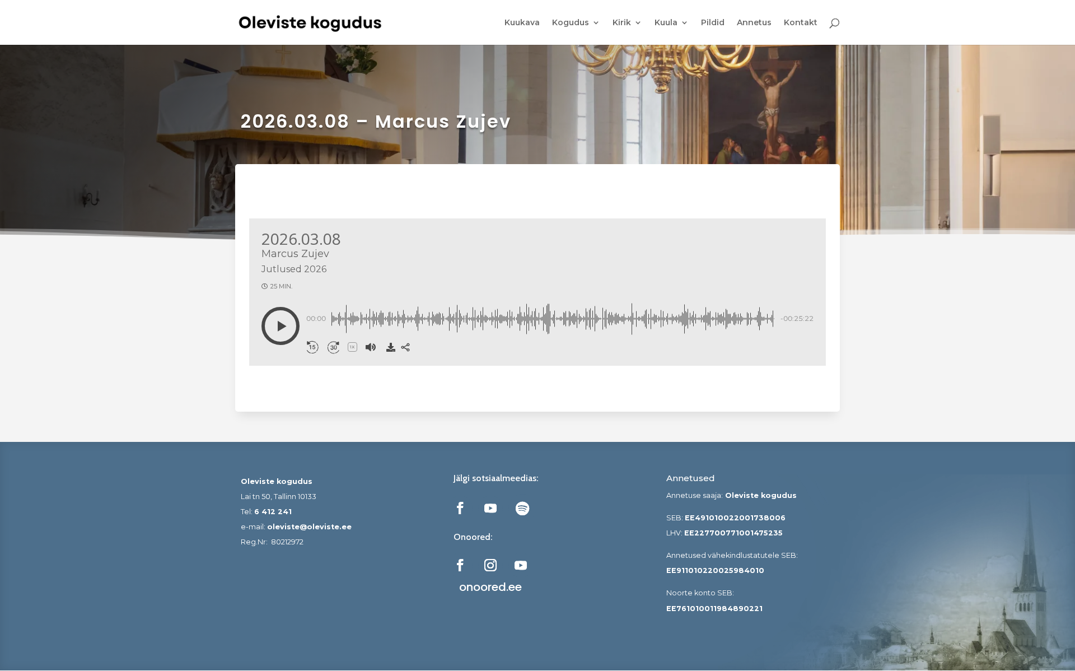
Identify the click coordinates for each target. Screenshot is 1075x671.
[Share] (405, 347)
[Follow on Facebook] (460, 508)
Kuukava (522, 22)
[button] (280, 326)
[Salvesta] (390, 347)
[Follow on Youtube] (490, 508)
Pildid (713, 22)
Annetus (754, 22)
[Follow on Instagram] (490, 565)
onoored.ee (490, 587)
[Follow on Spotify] (522, 508)
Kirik (622, 22)
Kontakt (800, 22)
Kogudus (570, 22)
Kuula (666, 22)
